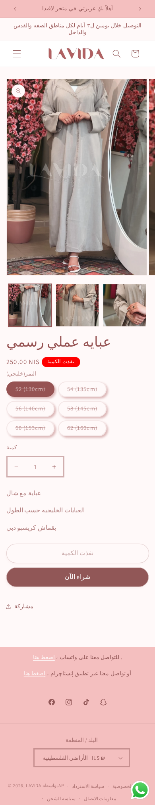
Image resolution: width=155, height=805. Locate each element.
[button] (17, 53)
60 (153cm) (30, 427)
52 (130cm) (30, 389)
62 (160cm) (82, 427)
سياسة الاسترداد (88, 786)
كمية (11, 447)
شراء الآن (77, 577)
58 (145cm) (82, 408)
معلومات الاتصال (100, 798)
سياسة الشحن (61, 798)
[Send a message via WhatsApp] (140, 790)
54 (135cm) (82, 389)
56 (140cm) (30, 408)
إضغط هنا (44, 657)
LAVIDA (33, 786)
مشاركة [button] (23, 606)
